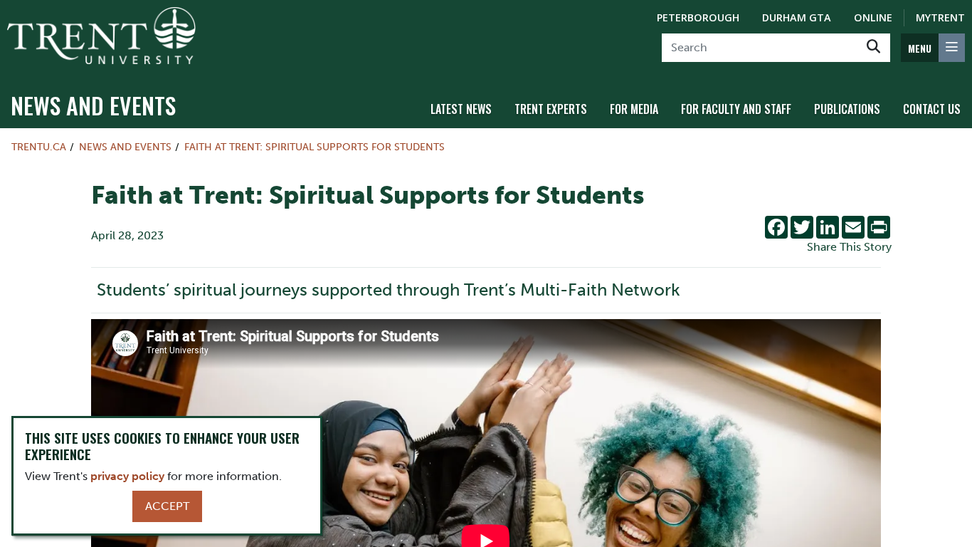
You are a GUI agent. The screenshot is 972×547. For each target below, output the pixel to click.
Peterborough (698, 17)
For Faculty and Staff (736, 109)
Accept (167, 506)
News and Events (93, 105)
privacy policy (127, 476)
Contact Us (932, 109)
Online (873, 17)
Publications (847, 109)
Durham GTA (796, 17)
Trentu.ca (38, 146)
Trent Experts (550, 109)
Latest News (461, 109)
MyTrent (940, 17)
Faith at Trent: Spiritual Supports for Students (314, 146)
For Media (634, 109)
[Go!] (873, 47)
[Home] (101, 35)
